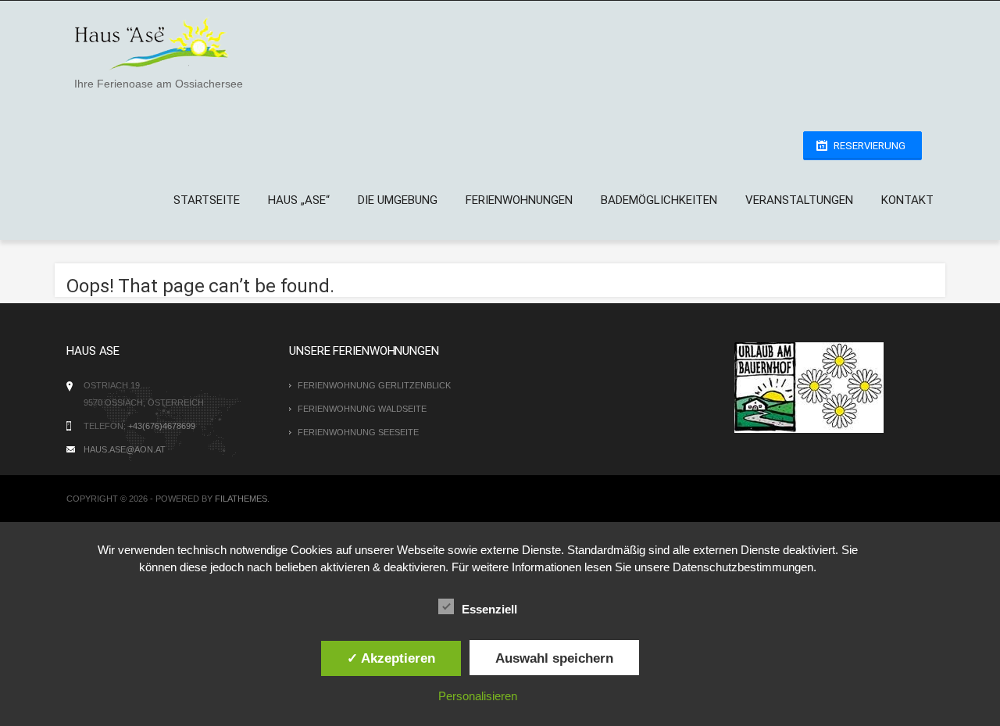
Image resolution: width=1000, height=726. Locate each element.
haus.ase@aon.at (125, 449)
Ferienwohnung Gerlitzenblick (374, 385)
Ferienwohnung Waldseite (362, 408)
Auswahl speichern (554, 658)
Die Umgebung (398, 200)
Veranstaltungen (799, 200)
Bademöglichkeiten (659, 200)
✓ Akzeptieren (391, 658)
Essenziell (489, 609)
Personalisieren (477, 696)
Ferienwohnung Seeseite (358, 432)
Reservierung (869, 146)
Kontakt (907, 200)
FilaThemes (241, 498)
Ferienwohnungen (519, 200)
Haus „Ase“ (299, 200)
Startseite (206, 200)
